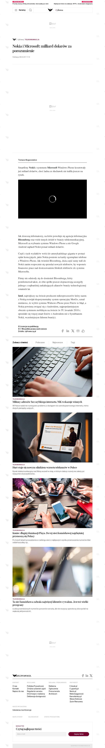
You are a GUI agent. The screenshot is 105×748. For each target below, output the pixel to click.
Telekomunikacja (32, 40)
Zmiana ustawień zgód (36, 689)
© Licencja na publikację (28, 326)
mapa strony (18, 717)
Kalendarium (33, 717)
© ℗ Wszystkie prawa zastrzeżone (32, 329)
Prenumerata (54, 691)
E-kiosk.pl (73, 686)
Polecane (40, 342)
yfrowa (59, 10)
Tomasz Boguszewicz (27, 160)
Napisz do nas (18, 691)
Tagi (73, 342)
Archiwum (53, 694)
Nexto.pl (73, 691)
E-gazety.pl (74, 689)
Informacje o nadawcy (36, 694)
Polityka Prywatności (35, 686)
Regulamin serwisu (34, 691)
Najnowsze (57, 342)
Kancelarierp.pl (76, 696)
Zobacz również (20, 342)
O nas (15, 686)
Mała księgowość (76, 694)
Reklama (52, 686)
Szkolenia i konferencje (22, 710)
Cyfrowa (20, 40)
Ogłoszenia (53, 689)
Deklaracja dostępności (36, 696)
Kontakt (16, 689)
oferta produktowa (52, 717)
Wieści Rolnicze (76, 699)
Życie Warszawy (76, 702)
